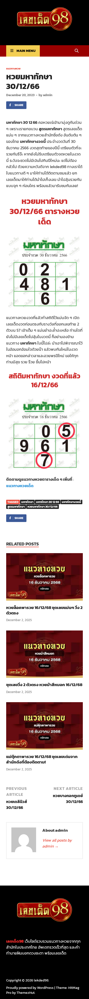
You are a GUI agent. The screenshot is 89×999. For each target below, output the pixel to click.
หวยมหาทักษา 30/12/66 (42, 506)
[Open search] (76, 51)
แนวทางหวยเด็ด (20, 486)
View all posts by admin (57, 843)
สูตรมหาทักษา (16, 506)
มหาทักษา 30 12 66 (47, 502)
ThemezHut (26, 992)
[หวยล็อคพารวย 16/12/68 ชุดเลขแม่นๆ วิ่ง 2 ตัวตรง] (44, 578)
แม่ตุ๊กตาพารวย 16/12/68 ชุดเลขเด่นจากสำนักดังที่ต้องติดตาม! (42, 759)
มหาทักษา (27, 502)
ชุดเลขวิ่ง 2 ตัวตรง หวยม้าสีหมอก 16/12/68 (44, 684)
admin (47, 95)
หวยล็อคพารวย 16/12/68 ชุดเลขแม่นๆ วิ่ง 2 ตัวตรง (44, 610)
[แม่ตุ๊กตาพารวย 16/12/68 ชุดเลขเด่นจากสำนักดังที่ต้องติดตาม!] (44, 727)
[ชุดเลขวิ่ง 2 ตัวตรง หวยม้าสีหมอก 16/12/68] (44, 656)
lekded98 (41, 980)
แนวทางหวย (13, 68)
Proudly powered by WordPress (30, 987)
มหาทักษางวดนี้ (71, 502)
